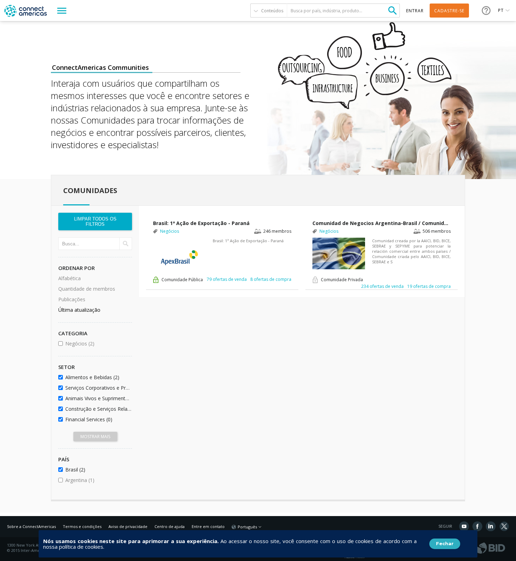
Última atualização (79, 309)
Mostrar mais (95, 437)
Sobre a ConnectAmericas (31, 526)
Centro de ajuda (169, 526)
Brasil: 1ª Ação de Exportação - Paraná (201, 223)
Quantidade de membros (86, 288)
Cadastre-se (449, 11)
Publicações (71, 299)
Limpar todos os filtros (95, 221)
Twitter (504, 526)
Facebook (477, 526)
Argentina (97, 480)
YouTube (464, 526)
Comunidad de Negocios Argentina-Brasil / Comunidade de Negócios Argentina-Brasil (381, 223)
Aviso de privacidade (127, 526)
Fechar (445, 543)
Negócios (97, 343)
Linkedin (491, 526)
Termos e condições (82, 526)
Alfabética (69, 278)
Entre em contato (208, 526)
